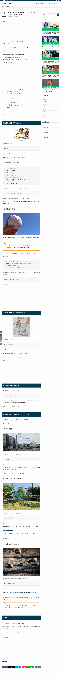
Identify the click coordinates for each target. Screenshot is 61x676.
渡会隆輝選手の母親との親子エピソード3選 (16, 100)
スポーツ (4, 16)
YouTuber (46, 101)
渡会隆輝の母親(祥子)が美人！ (13, 91)
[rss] (57, 0)
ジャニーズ (46, 106)
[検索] (58, 0)
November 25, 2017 (21, 183)
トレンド (45, 114)
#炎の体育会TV (26, 179)
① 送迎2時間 (12, 102)
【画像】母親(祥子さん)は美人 (15, 93)
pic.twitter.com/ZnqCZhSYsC (12, 265)
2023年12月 (46, 125)
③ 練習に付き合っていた (14, 105)
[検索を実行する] (58, 14)
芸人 (45, 116)
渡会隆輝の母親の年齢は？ (13, 98)
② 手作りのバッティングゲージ (15, 104)
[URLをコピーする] (38, 667)
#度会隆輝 (20, 263)
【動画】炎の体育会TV (13, 95)
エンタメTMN (6, 3)
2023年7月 (46, 137)
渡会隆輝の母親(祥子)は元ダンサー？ (15, 96)
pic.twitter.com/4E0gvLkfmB (11, 180)
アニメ (45, 104)
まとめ (8, 107)
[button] (5, 667)
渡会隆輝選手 (21, 140)
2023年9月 (46, 132)
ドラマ (45, 111)
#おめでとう (34, 263)
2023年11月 (46, 127)
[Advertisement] (21, 31)
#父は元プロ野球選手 (27, 263)
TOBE (45, 99)
